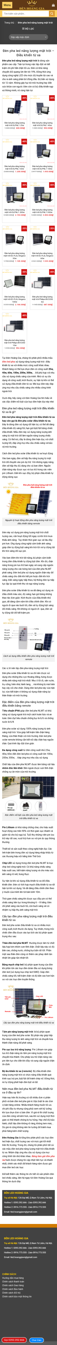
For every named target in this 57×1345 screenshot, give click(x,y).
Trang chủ (9, 22)
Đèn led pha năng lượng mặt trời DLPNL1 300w (42, 211)
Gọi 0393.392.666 (14, 1339)
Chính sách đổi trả (11, 1292)
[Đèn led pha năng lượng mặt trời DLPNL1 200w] (14, 194)
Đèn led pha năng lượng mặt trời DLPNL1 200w (15, 211)
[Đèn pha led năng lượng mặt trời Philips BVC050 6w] (42, 281)
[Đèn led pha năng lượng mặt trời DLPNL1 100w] (42, 151)
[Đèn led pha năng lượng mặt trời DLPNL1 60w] (14, 151)
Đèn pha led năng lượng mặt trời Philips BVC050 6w (42, 299)
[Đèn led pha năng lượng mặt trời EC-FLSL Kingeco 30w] (14, 238)
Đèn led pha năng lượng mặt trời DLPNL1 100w (42, 167)
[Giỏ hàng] (53, 5)
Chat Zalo (36, 1340)
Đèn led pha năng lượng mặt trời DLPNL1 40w (42, 124)
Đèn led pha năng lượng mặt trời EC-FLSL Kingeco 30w (15, 255)
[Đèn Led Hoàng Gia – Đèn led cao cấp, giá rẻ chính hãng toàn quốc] (31, 5)
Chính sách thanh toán (13, 1281)
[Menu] (7, 5)
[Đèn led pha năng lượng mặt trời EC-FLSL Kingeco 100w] (14, 281)
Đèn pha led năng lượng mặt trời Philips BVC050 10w (14, 342)
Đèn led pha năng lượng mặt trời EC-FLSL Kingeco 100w (15, 299)
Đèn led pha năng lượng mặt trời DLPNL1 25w (15, 124)
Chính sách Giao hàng (13, 1285)
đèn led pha (8, 361)
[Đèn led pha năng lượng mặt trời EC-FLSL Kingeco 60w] (42, 238)
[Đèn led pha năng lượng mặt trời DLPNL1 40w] (42, 107)
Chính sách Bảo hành (12, 1289)
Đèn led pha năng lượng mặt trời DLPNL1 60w (15, 167)
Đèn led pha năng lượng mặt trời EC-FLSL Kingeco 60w (42, 255)
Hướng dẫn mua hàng (13, 1278)
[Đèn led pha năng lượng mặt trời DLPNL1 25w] (14, 107)
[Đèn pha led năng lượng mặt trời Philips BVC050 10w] (14, 325)
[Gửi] (52, 13)
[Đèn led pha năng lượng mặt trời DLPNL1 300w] (42, 194)
